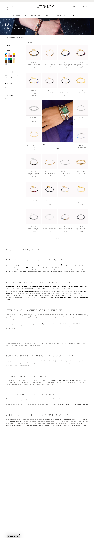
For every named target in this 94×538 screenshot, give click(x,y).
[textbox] (8, 72)
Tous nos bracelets (20, 37)
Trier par (29, 42)
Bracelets (13, 37)
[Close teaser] (20, 534)
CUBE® (33, 15)
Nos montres (57, 148)
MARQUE (59, 15)
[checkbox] (12, 45)
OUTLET (65, 15)
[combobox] (82, 15)
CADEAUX (52, 15)
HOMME (46, 15)
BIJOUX (26, 15)
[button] (13, 536)
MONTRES (40, 15)
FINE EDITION (19, 15)
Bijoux (9, 37)
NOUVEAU (11, 15)
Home (6, 37)
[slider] (6, 76)
